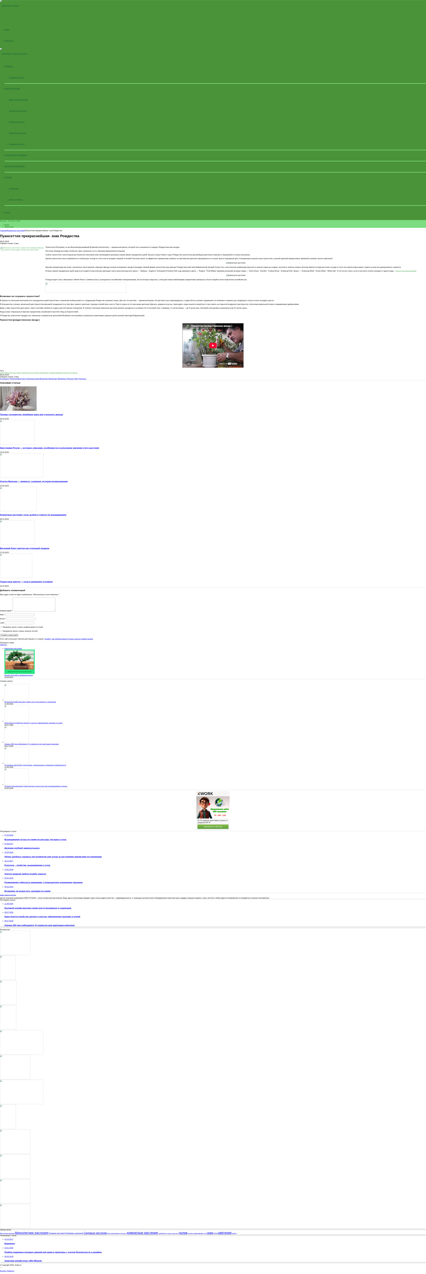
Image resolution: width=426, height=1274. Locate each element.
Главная (3, 231)
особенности (162, 1233)
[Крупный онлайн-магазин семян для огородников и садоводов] (16, 700)
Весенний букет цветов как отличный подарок (24, 548)
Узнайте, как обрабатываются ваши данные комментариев (68, 639)
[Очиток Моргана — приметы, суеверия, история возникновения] (21, 477)
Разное (8, 177)
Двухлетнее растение (18, 111)
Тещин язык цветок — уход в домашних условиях (26, 582)
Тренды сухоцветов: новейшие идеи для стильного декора (31, 414)
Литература (14, 188)
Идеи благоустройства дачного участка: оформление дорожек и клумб (33, 723)
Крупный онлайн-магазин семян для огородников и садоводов (30, 702)
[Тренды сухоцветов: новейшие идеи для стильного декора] (18, 410)
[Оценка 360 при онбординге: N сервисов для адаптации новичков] (16, 742)
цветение (225, 1233)
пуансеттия (67, 373)
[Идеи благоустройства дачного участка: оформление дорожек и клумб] (16, 721)
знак (2, 373)
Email (3, 619)
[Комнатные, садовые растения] (11, 17)
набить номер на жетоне (8, 895)
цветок (75, 373)
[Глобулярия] (15, 954)
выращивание (115, 1233)
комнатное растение (12, 373)
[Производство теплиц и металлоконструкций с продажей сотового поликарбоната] (21, 1054)
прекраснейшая (55, 373)
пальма (169, 1233)
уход (215, 1233)
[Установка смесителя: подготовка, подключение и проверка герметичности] (16, 763)
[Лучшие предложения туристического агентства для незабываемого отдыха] (16, 784)
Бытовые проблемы (14, 166)
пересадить (43, 373)
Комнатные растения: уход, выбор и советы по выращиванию (33, 515)
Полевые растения (17, 122)
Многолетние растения (18, 100)
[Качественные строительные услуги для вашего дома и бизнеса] (21, 1103)
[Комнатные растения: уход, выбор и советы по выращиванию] (18, 511)
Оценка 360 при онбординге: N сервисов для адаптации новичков (31, 744)
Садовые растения (17, 144)
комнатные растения (29, 373)
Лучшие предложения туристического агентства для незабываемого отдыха (35, 786)
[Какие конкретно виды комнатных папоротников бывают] (15, 1079)
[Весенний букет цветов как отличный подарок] (17, 544)
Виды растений (12, 89)
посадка (190, 1233)
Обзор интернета (16, 200)
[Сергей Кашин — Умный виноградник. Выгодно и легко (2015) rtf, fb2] (8, 1128)
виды (108, 1233)
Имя (2, 615)
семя (210, 1232)
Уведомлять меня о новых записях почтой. (20, 631)
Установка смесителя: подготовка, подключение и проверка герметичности (35, 765)
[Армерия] (15, 1228)
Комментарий (6, 611)
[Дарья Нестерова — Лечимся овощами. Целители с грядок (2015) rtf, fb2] (8, 1029)
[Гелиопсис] (15, 1153)
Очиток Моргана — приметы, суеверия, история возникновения (34, 481)
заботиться (123, 1233)
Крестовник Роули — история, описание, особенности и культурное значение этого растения (49, 448)
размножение (198, 1233)
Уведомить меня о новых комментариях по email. (23, 627)
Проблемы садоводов (15, 155)
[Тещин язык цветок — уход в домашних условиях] (16, 577)
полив (183, 1233)
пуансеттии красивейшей (405, 271)
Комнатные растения (17, 133)
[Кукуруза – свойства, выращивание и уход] (15, 1203)
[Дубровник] (15, 1178)
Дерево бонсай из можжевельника (18, 675)
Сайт (2, 623)
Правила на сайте (16, 78)
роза (205, 1233)
